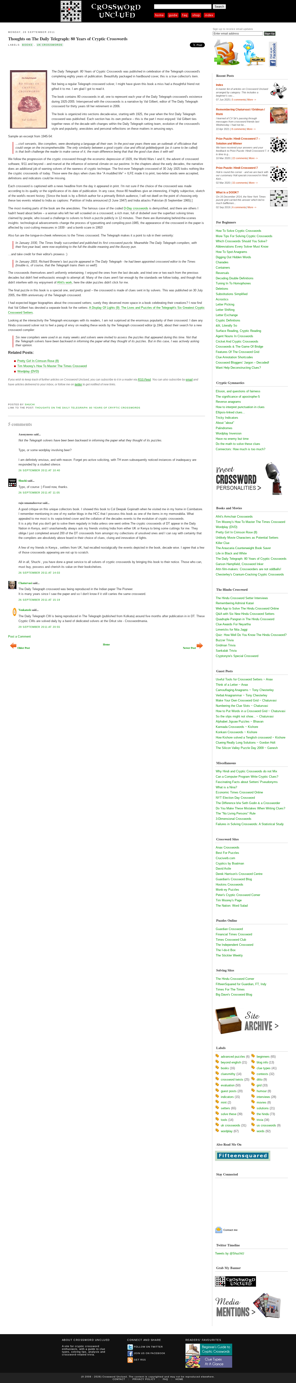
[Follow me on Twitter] (255, 66)
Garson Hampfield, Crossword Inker (239, 564)
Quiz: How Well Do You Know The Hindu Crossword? (251, 635)
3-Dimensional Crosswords (233, 818)
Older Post (23, 648)
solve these (228, 1114)
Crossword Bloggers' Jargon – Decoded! (242, 362)
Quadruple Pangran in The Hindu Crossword (245, 619)
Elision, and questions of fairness (238, 391)
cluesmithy (228, 1074)
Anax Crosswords (227, 847)
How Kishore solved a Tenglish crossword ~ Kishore (250, 737)
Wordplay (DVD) (28, 371)
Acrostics (222, 299)
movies (261, 1102)
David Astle (223, 868)
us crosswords (266, 1125)
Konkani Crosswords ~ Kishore (236, 732)
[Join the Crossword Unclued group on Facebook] (273, 66)
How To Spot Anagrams (231, 252)
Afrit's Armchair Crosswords (234, 516)
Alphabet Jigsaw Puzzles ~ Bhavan (239, 721)
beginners (263, 1056)
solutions (263, 1108)
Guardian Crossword (229, 929)
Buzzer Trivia (225, 640)
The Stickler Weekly (229, 955)
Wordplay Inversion (228, 433)
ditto (259, 1079)
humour (262, 1091)
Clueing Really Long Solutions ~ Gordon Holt (245, 742)
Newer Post (189, 648)
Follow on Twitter (148, 1346)
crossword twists (232, 1079)
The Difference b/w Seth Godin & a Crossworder (248, 803)
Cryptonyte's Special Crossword (237, 656)
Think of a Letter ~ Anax (232, 684)
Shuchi (30, 404)
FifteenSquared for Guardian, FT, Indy (241, 984)
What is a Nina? (226, 787)
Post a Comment (19, 636)
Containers (223, 267)
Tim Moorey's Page (229, 900)
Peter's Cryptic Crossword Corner (238, 895)
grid (259, 1085)
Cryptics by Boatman (230, 863)
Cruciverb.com (225, 858)
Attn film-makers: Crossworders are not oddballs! (248, 569)
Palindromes (224, 428)
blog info (262, 1062)
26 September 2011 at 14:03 (39, 572)
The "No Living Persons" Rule (236, 813)
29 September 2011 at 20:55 (39, 626)
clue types (264, 1068)
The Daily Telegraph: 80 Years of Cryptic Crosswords (251, 558)
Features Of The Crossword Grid (237, 352)
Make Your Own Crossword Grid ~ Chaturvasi (246, 700)
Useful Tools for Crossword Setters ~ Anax (244, 679)
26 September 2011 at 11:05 (39, 492)
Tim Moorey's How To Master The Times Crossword (52, 366)
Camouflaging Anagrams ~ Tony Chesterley (245, 690)
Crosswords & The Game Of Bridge (239, 346)
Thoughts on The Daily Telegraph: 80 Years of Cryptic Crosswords (67, 38)
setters (225, 1108)
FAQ (184, 15)
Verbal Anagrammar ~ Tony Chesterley (241, 695)
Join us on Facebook (149, 1353)
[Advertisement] (62, 58)
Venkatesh (24, 610)
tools (224, 1120)
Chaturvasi (25, 583)
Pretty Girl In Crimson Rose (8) (38, 361)
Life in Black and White (231, 553)
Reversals (222, 273)
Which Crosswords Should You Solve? (241, 241)
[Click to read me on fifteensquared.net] (243, 1160)
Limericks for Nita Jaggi (231, 629)
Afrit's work (64, 282)
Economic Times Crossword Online (239, 792)
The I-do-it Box (226, 950)
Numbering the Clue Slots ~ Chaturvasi (242, 705)
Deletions (222, 288)
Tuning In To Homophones (233, 283)
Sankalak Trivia (226, 650)
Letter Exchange (227, 315)
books (27, 45)
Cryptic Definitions (228, 320)
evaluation (227, 1085)
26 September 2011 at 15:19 (39, 599)
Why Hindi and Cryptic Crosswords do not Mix (246, 771)
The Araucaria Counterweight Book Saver (243, 548)
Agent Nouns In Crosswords (234, 336)
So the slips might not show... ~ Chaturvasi (245, 716)
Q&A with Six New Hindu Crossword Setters (245, 614)
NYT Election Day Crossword (235, 797)
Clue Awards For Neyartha (233, 624)
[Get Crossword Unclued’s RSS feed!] (227, 66)
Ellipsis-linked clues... (230, 412)
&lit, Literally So (226, 325)
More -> (251, 99)
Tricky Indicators (227, 417)
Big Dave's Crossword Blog (234, 994)
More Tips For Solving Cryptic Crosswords (244, 236)
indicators (227, 1097)
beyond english (231, 1062)
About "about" (225, 422)
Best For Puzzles (227, 853)
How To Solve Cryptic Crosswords (238, 231)
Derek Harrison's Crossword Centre (239, 874)
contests (262, 1074)
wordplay (227, 1131)
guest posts (229, 1091)
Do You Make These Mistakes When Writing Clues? (250, 808)
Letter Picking (225, 304)
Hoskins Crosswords (229, 884)
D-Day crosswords (136, 208)
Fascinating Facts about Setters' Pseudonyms (247, 782)
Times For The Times (230, 989)
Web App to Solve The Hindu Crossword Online (247, 608)
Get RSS (140, 1359)
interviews (263, 1097)
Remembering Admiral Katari (235, 603)
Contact (119, 1379)
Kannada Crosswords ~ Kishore (237, 727)
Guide (173, 15)
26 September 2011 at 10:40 (39, 470)
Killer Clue (222, 543)
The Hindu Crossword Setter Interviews (242, 598)
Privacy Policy (144, 1379)
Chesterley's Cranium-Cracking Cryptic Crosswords (250, 574)
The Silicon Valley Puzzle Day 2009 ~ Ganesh (247, 748)
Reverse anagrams (228, 401)
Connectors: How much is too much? (240, 449)
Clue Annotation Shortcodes (234, 357)
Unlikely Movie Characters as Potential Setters (247, 537)
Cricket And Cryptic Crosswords (237, 341)
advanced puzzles (233, 1056)
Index (209, 15)
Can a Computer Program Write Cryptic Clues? (247, 776)
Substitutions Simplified (231, 294)
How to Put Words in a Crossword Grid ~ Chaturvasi (250, 711)
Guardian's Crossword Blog (234, 879)
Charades (222, 262)
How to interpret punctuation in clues (240, 407)
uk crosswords (50, 45)
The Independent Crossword (234, 944)
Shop (196, 15)
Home (159, 15)
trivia (260, 1120)
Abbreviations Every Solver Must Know (242, 246)
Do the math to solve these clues (238, 444)
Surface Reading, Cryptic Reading (238, 331)
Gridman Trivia (225, 645)
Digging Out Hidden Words (233, 257)
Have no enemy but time (232, 438)
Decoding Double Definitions (234, 278)
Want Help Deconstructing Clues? (238, 367)
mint (224, 1102)
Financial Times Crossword (234, 934)
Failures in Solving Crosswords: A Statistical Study (250, 824)
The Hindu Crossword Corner (235, 979)
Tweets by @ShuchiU (229, 1253)
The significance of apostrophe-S (238, 396)
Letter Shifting (225, 309)
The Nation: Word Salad (232, 905)
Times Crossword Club (231, 939)
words (261, 1131)
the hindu (263, 1114)
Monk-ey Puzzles (227, 889)
